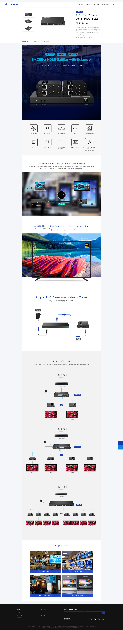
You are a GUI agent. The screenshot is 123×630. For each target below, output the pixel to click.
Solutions (80, 4)
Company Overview (21, 612)
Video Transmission (24, 8)
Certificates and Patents (22, 613)
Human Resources (21, 615)
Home (11, 8)
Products (88, 4)
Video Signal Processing (46, 615)
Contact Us (109, 1)
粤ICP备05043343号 (77, 627)
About (113, 4)
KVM (42, 613)
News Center (96, 4)
